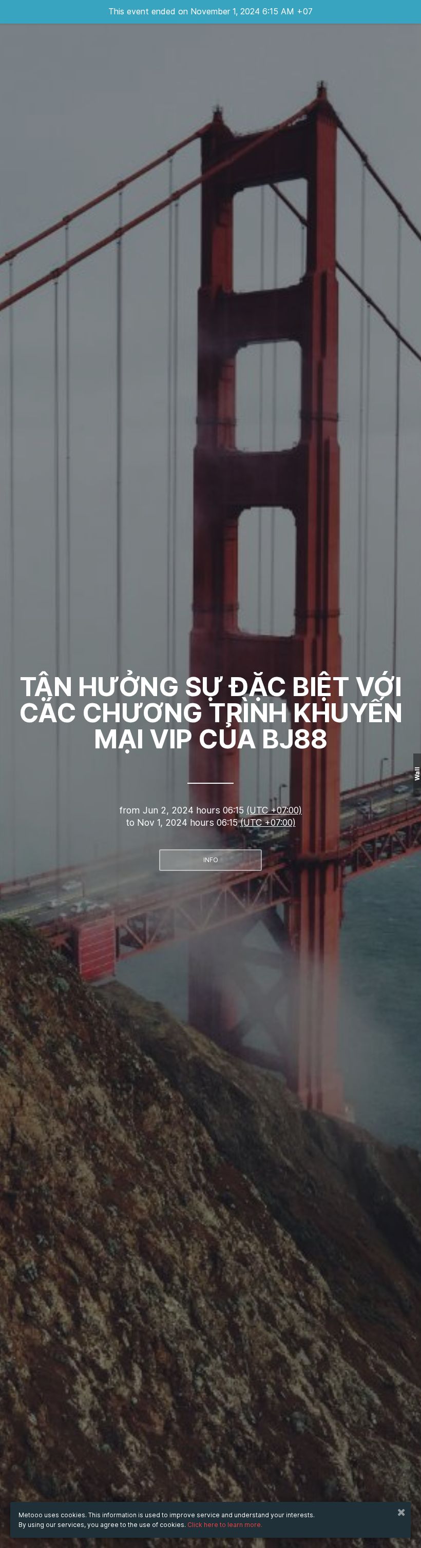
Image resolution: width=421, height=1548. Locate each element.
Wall (417, 774)
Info (210, 860)
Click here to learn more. (224, 1525)
